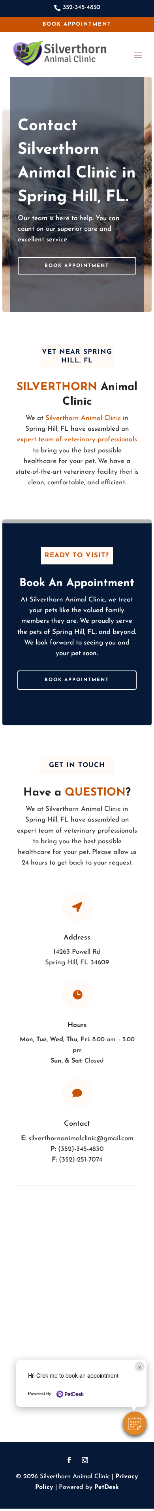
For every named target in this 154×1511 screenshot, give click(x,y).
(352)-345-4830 (81, 1149)
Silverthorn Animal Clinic (83, 418)
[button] (134, 1423)
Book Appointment (77, 24)
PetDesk (106, 1487)
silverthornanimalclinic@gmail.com (80, 1138)
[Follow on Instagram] (85, 1460)
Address (77, 937)
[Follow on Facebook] (69, 1460)
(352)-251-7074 (80, 1159)
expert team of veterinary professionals (77, 439)
